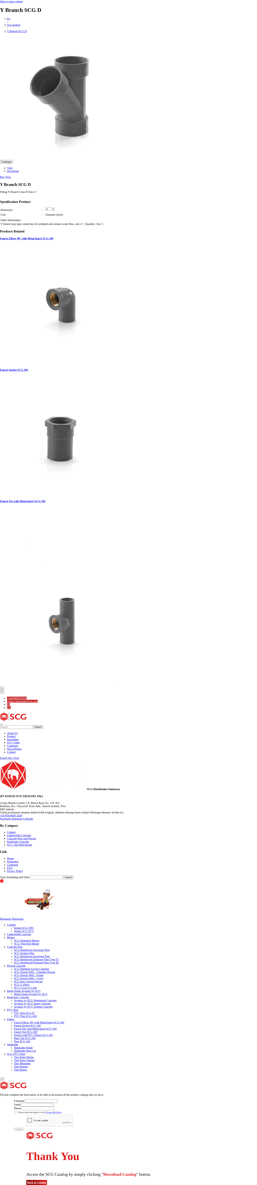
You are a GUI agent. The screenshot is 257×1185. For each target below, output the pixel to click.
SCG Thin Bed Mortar (19, 844)
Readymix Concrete (18, 841)
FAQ (10, 867)
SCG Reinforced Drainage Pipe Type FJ (36, 959)
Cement (11, 832)
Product (11, 736)
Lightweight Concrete (19, 835)
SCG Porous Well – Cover (28, 978)
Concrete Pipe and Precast (21, 838)
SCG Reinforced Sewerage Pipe (32, 950)
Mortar (11, 937)
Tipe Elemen (21, 1066)
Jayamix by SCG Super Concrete (32, 1003)
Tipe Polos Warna (24, 1057)
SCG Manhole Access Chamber (31, 968)
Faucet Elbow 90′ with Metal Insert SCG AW (26, 238)
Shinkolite (12, 1044)
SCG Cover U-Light (25, 987)
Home (10, 858)
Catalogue (6, 162)
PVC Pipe (12, 1009)
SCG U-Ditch (21, 984)
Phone (17, 1108)
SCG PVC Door (16, 1053)
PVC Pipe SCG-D (24, 1013)
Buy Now (5, 177)
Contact (11, 752)
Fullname (19, 1100)
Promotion (13, 861)
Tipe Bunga (20, 1069)
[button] (1, 724)
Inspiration (13, 739)
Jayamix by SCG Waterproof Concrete (35, 1000)
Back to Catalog (36, 1182)
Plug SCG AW (22, 1041)
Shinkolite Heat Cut (25, 1050)
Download (13, 171)
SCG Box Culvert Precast (28, 981)
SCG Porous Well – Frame (29, 975)
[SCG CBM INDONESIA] (13, 720)
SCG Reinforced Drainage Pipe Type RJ (36, 962)
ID (8, 704)
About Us (12, 733)
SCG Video (13, 742)
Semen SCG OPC (24, 927)
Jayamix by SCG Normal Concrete (33, 1006)
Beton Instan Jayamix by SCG (24, 990)
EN (9, 707)
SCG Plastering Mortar (26, 940)
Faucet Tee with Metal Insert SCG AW (23, 501)
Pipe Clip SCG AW (25, 1038)
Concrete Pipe (15, 946)
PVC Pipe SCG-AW (25, 1016)
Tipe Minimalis (22, 1063)
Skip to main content (11, 1)
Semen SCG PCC (24, 931)
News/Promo (14, 748)
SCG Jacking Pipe (24, 953)
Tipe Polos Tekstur (24, 1060)
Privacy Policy (15, 871)
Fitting (10, 1019)
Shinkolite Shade (23, 1047)
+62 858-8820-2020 (11, 815)
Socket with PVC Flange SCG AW (33, 1035)
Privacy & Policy (53, 1112)
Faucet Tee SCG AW (25, 1031)
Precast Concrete (16, 965)
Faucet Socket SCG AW (14, 369)
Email (17, 1104)
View (10, 167)
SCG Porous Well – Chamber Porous (34, 972)
